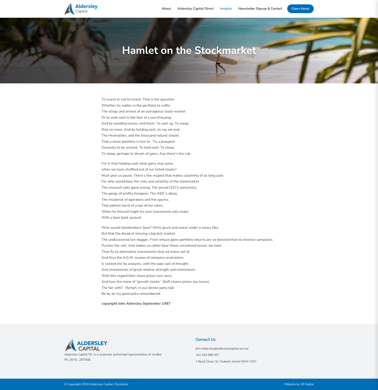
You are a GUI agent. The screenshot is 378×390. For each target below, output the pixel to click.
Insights (226, 8)
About (166, 8)
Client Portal (300, 9)
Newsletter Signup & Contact (260, 8)
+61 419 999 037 (207, 355)
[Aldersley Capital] (81, 9)
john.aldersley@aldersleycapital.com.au (222, 348)
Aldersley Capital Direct (195, 8)
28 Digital (307, 384)
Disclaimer (121, 384)
